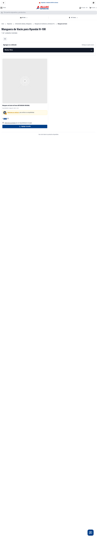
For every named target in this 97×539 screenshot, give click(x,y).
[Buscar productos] (2, 12)
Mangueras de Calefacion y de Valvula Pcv (45, 24)
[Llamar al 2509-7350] (3, 2)
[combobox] (48, 13)
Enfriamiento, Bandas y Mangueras (23, 24)
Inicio (3, 24)
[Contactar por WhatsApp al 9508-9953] (93, 2)
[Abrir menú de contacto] (91, 533)
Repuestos (9, 24)
